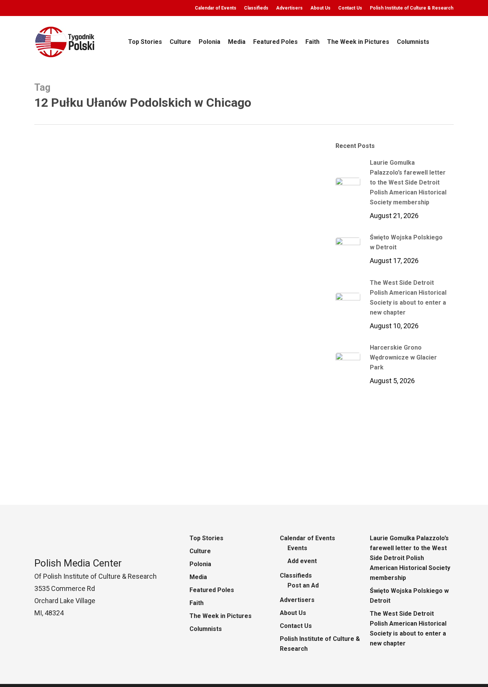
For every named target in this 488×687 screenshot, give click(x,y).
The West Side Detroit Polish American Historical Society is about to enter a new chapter (408, 628)
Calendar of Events (307, 538)
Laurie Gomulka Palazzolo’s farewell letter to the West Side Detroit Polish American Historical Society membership (410, 558)
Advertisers (297, 600)
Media (198, 577)
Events (297, 548)
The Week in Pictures (220, 616)
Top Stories (206, 538)
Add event (302, 561)
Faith (196, 603)
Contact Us (296, 625)
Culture (200, 551)
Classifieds (296, 575)
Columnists (205, 628)
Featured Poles (211, 590)
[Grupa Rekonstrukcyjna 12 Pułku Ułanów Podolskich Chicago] (175, 345)
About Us (293, 612)
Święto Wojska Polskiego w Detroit (409, 595)
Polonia (56, 474)
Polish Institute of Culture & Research (320, 643)
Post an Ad (303, 585)
